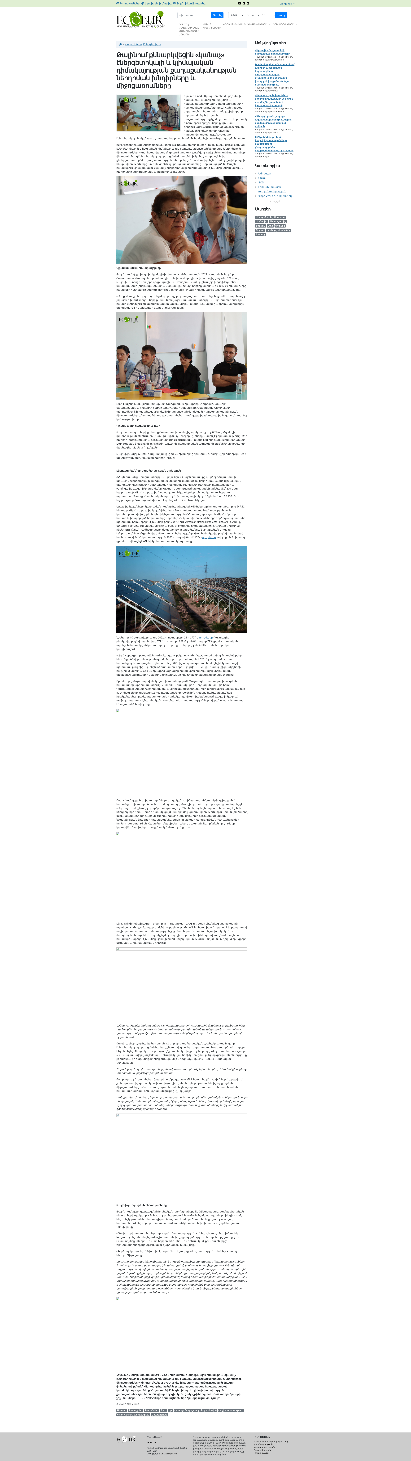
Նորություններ (129, 3)
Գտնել (217, 15)
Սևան (262, 178)
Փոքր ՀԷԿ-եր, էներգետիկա (143, 44)
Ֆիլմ (179, 3)
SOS (261, 182)
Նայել (281, 15)
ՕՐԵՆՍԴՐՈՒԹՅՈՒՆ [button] (284, 24)
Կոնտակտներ (261, 1453)
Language (286, 3)
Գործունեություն (262, 1450)
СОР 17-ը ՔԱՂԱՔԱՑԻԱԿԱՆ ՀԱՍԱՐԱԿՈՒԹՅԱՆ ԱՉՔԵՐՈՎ (189, 29)
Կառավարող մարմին (265, 1447)
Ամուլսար (264, 173)
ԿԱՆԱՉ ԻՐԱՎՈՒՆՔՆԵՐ (212, 26)
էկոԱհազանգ (196, 3)
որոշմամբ (209, 537)
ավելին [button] (275, 201)
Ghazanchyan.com (169, 1454)
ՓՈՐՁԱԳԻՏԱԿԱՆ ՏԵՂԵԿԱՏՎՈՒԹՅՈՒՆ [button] (245, 24)
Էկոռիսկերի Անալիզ (157, 3)
